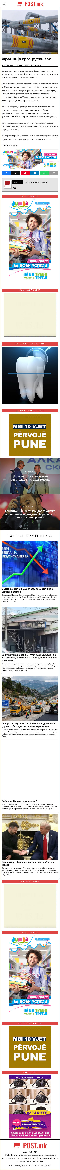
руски (39, 139)
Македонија (22, 65)
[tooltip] (6, 173)
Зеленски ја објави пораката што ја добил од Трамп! (28, 863)
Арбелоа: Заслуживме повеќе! (19, 801)
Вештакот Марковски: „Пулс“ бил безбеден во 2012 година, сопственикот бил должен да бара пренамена (29, 658)
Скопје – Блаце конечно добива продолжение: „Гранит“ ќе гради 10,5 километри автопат (29, 725)
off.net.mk (14, 145)
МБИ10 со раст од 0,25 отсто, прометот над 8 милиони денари (27, 590)
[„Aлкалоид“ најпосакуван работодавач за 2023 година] (30, 476)
